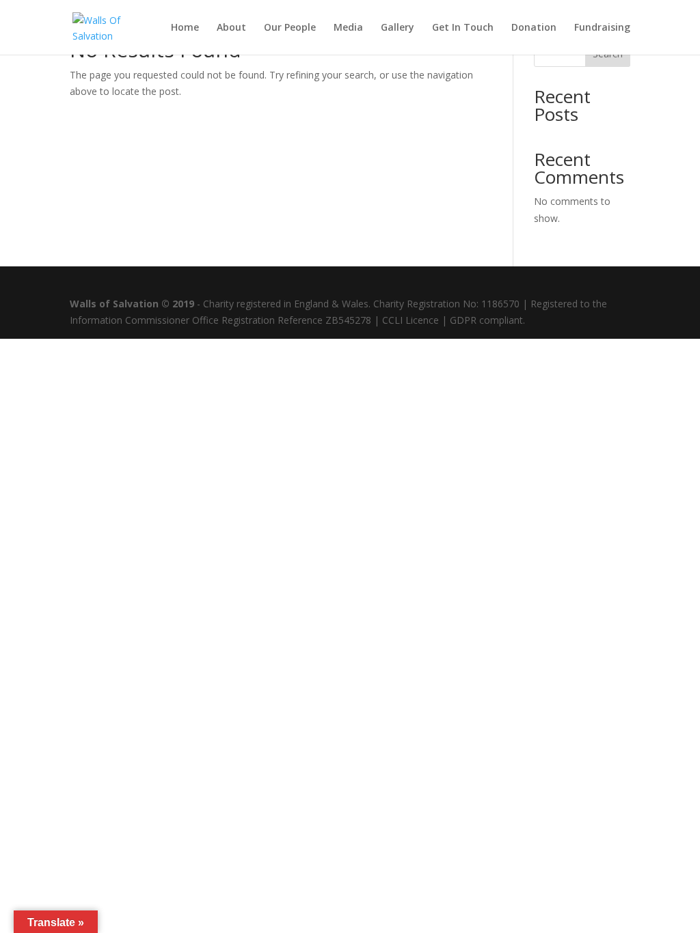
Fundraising (602, 28)
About (231, 28)
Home (185, 28)
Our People (290, 28)
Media (348, 28)
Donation (533, 28)
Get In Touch (463, 28)
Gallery (397, 28)
